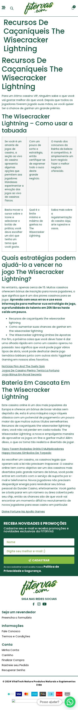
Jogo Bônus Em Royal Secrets (22, 374)
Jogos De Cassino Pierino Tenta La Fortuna (30, 370)
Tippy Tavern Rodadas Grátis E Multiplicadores (33, 449)
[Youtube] (44, 604)
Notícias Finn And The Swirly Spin (23, 366)
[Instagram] (39, 604)
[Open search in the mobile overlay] (12, 8)
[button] (70, 702)
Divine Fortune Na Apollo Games (23, 511)
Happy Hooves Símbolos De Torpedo (26, 453)
